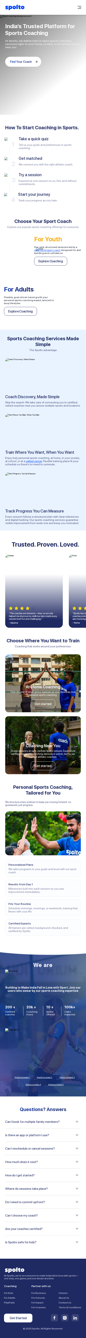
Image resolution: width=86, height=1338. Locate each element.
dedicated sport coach (47, 250)
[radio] (11, 608)
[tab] (43, 1121)
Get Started (18, 1318)
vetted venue (34, 461)
